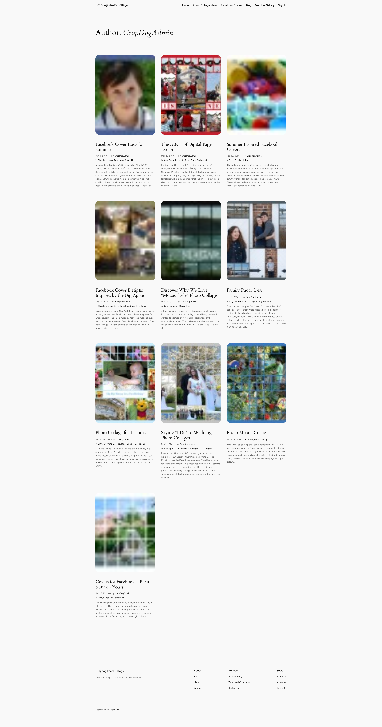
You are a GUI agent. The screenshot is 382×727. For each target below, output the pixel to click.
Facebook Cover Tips (124, 160)
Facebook (108, 160)
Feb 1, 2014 (166, 444)
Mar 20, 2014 (167, 156)
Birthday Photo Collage (109, 443)
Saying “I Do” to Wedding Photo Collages (186, 435)
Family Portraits (263, 301)
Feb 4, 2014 (101, 439)
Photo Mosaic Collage (247, 432)
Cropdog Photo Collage (112, 5)
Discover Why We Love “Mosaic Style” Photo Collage (189, 293)
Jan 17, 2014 (102, 593)
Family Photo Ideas (245, 290)
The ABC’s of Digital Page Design (186, 147)
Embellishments (176, 160)
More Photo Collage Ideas (197, 160)
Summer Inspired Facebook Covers (252, 147)
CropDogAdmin (121, 156)
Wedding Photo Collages (200, 448)
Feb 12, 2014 (233, 156)
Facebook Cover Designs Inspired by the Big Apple (120, 293)
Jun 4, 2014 (101, 156)
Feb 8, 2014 (232, 297)
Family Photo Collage (245, 301)
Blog (100, 160)
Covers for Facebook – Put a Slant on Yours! (122, 584)
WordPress (115, 709)
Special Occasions (136, 443)
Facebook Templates (245, 160)
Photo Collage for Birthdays (122, 432)
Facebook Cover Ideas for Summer (120, 147)
